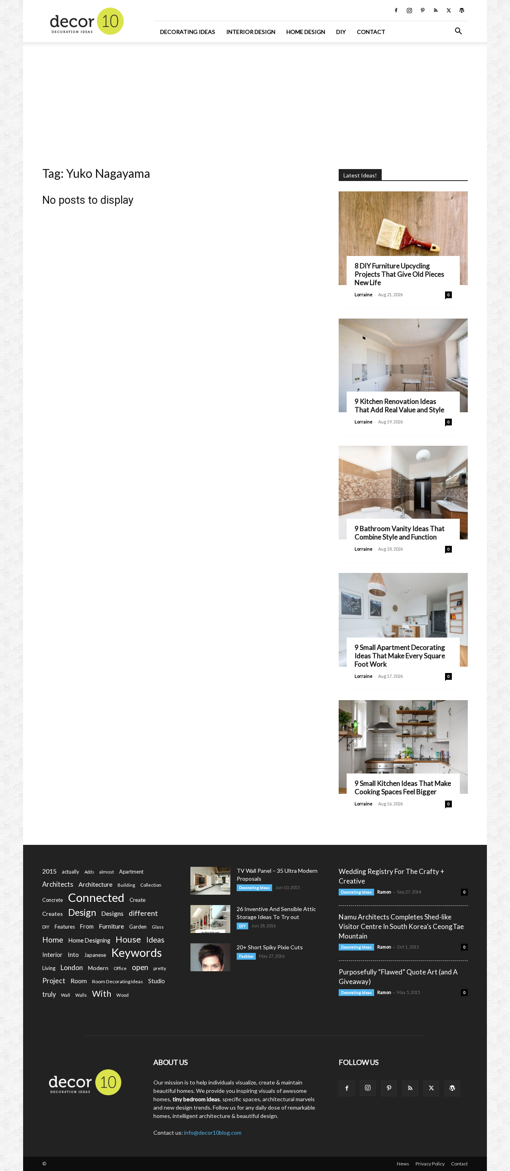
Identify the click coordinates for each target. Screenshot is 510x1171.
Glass (158, 926)
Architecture (95, 884)
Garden (138, 926)
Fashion (246, 956)
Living (48, 968)
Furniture (111, 926)
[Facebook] (396, 10)
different (143, 913)
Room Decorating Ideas (117, 981)
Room (79, 980)
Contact (371, 31)
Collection (150, 885)
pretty (159, 968)
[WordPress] (462, 10)
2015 (49, 871)
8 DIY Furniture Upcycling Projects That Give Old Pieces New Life (399, 274)
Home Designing (89, 940)
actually (70, 871)
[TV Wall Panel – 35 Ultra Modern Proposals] (210, 881)
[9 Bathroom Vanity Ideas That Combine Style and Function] (403, 492)
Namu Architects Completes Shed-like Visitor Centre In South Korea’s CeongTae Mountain (401, 926)
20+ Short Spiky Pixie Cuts (270, 947)
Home (52, 939)
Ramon (384, 891)
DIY (341, 31)
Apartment (131, 871)
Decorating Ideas (187, 31)
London (72, 967)
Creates (52, 913)
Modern (98, 967)
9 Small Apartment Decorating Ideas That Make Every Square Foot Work (400, 655)
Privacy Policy (430, 1164)
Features (65, 926)
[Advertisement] (255, 102)
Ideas (155, 940)
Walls (81, 995)
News (403, 1164)
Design (82, 912)
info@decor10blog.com (212, 1132)
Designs (112, 913)
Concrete (52, 900)
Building (126, 885)
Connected (96, 897)
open (140, 967)
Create (137, 900)
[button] (458, 32)
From (87, 926)
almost (106, 872)
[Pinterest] (422, 10)
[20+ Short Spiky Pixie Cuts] (210, 957)
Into (73, 954)
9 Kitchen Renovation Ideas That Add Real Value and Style (399, 405)
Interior (52, 954)
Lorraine (364, 294)
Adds (89, 871)
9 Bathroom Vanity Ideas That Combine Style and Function (400, 532)
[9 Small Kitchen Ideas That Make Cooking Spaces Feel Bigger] (403, 747)
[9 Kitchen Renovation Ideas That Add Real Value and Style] (403, 365)
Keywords (136, 953)
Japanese (95, 955)
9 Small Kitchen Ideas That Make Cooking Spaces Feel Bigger (403, 787)
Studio (156, 981)
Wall (65, 995)
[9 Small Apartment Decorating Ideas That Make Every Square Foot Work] (403, 620)
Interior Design (250, 31)
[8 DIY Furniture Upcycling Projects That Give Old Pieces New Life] (403, 238)
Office (120, 968)
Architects (57, 884)
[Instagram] (409, 10)
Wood (122, 995)
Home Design (305, 31)
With (101, 994)
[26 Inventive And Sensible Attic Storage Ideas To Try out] (210, 919)
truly (49, 994)
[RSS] (435, 10)
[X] (449, 10)
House (128, 939)
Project (53, 980)
